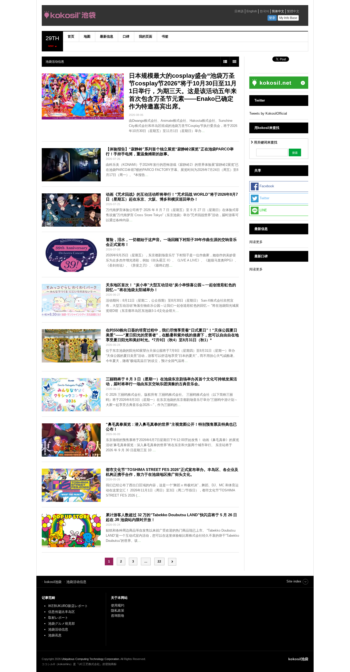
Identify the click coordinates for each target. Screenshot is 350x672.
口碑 (126, 36)
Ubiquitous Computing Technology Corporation (90, 658)
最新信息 (106, 36)
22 (159, 561)
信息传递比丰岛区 (61, 612)
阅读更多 (256, 242)
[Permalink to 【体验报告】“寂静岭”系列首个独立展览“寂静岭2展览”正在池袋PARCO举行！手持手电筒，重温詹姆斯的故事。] (71, 164)
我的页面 (145, 36)
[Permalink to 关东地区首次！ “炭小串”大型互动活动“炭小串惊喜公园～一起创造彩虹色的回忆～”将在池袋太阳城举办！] (71, 300)
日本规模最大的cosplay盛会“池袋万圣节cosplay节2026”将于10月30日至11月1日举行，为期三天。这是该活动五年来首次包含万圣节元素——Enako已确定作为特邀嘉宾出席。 (183, 91)
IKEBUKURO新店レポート (68, 606)
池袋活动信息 (58, 629)
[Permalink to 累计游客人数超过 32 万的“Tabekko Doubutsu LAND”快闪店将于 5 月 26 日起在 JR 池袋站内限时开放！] (71, 530)
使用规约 (117, 605)
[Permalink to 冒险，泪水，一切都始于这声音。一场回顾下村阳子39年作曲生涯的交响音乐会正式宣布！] (71, 255)
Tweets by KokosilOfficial (268, 113)
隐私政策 (117, 610)
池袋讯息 (54, 635)
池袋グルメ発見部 (61, 623)
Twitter (264, 198)
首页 (71, 36)
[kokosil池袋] (114, 16)
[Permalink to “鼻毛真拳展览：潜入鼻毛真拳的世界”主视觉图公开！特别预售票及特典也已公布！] (71, 440)
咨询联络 (117, 616)
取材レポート (58, 618)
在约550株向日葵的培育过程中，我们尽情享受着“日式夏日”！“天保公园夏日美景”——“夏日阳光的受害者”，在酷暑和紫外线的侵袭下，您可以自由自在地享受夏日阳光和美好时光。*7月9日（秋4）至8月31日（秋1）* (172, 335)
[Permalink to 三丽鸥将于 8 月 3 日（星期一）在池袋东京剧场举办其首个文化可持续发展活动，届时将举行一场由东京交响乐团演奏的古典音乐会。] (71, 394)
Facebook (266, 186)
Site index (293, 581)
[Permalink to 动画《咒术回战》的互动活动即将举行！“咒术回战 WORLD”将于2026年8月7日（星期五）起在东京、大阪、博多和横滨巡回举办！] (71, 210)
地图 (87, 36)
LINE (263, 210)
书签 (165, 36)
